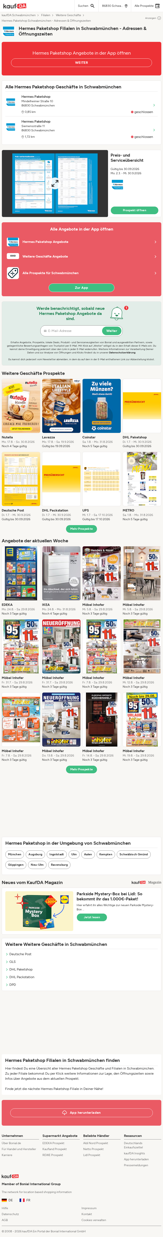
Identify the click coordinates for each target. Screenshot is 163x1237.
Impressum (89, 1208)
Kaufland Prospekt (54, 1149)
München (14, 854)
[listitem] (21, 413)
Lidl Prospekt (91, 1155)
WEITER (81, 63)
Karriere (7, 1155)
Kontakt (87, 1214)
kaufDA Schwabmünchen (19, 15)
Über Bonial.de (11, 1143)
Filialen (45, 15)
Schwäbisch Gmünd (133, 854)
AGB (5, 1220)
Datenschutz (10, 1214)
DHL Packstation (21, 977)
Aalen (88, 854)
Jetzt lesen (92, 917)
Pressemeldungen (136, 1165)
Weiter (111, 331)
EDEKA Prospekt (53, 1143)
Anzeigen (150, 18)
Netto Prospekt (93, 1149)
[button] (81, 183)
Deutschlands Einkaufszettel (133, 1145)
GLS (12, 962)
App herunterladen (136, 1159)
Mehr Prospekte (81, 529)
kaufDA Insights (134, 1153)
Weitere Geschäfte (68, 15)
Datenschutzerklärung (122, 352)
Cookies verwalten (94, 1220)
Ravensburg (59, 865)
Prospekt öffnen (134, 210)
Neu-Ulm (37, 865)
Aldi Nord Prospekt (95, 1143)
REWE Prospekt (52, 1155)
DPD (12, 985)
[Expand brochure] (55, 183)
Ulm (74, 854)
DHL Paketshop (20, 969)
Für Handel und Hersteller (19, 1149)
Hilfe (5, 1208)
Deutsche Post (20, 954)
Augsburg (35, 854)
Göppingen (16, 865)
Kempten (105, 854)
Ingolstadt (56, 854)
